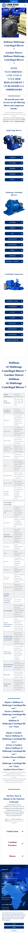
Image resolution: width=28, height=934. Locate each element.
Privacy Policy (5, 907)
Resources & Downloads (8, 897)
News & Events (5, 899)
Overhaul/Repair (8, 610)
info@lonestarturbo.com (11, 878)
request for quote (19, 121)
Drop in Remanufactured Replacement (8, 624)
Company (4, 893)
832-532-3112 (9, 876)
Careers (4, 895)
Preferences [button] (7, 920)
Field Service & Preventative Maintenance (7, 600)
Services (4, 890)
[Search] (25, 1)
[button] (14, 157)
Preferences (14, 930)
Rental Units (7, 674)
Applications (5, 892)
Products (4, 886)
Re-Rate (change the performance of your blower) (8, 638)
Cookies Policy (5, 909)
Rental (3, 888)
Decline (14, 927)
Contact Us (14, 1)
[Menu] (25, 5)
